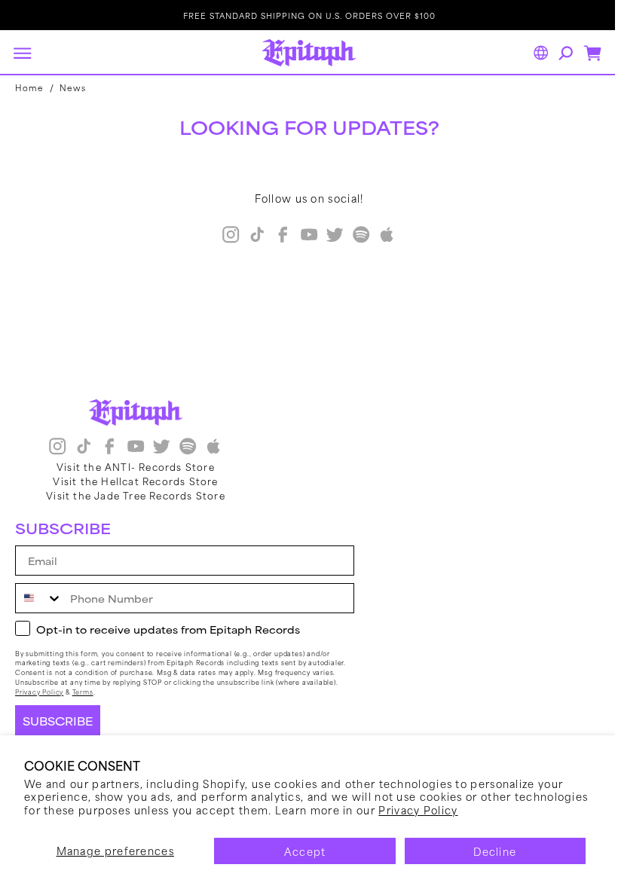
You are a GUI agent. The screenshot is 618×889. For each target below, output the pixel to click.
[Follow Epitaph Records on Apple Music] (381, 236)
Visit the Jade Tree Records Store (135, 495)
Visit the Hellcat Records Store (135, 480)
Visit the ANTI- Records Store (136, 466)
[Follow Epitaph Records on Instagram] (225, 236)
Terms (82, 692)
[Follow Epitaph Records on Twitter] (329, 236)
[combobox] (39, 598)
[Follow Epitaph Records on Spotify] (355, 236)
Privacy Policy (494, 809)
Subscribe (58, 721)
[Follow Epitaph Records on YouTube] (303, 236)
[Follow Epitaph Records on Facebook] (277, 236)
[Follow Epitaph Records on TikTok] (251, 236)
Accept (299, 851)
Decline (485, 851)
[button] (21, 52)
